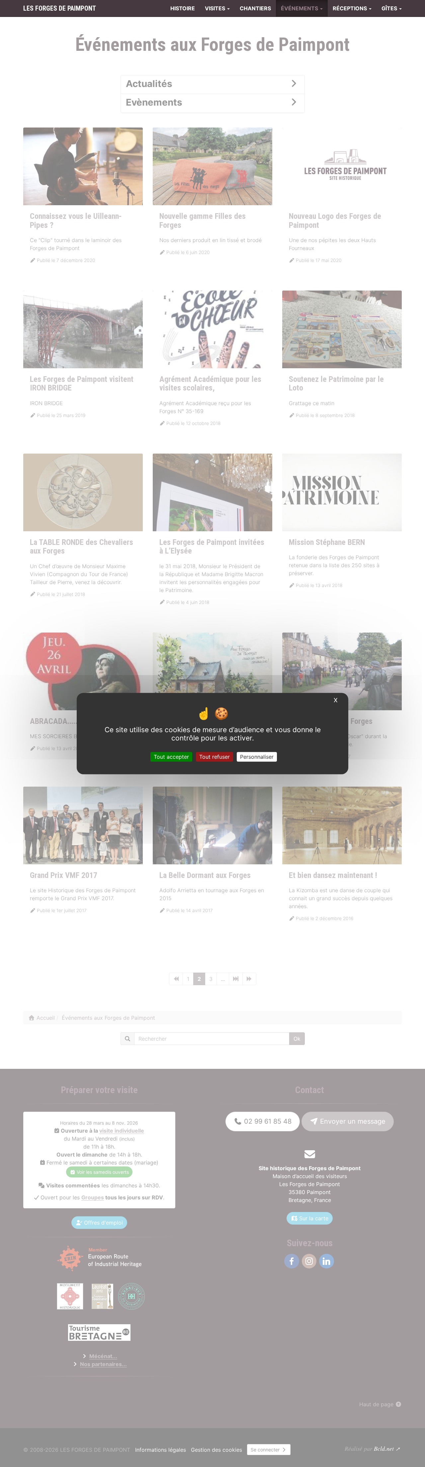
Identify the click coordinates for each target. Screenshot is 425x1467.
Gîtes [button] (390, 8)
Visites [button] (215, 8)
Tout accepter (171, 756)
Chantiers (255, 8)
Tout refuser (214, 756)
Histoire (182, 8)
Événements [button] (300, 8)
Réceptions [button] (350, 8)
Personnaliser (257, 756)
